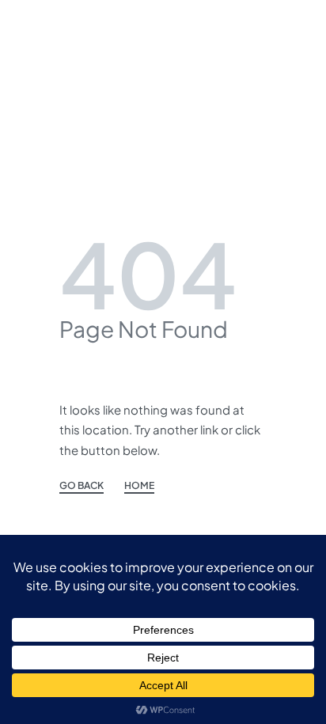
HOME (139, 485)
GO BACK (81, 485)
